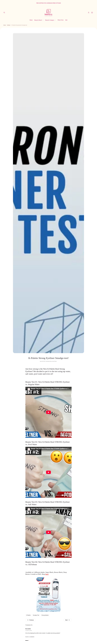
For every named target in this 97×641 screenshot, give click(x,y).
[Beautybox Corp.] (48, 12)
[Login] (88, 12)
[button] (4, 12)
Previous (31, 620)
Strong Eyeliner (45, 615)
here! (47, 574)
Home (4, 25)
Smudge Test (36, 615)
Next (66, 620)
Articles (8, 25)
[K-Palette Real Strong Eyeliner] (48, 594)
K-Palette (28, 615)
